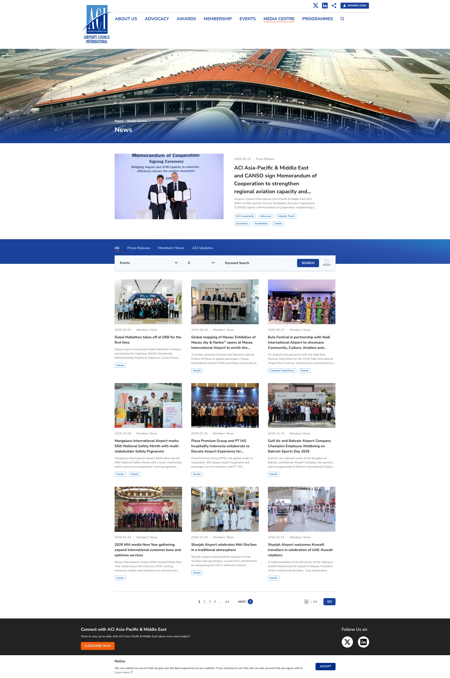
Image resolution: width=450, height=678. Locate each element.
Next (242, 602)
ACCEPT (325, 666)
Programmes (317, 19)
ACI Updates (123, 42)
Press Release (124, 27)
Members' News (125, 35)
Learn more (122, 672)
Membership (218, 19)
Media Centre (279, 19)
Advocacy (157, 19)
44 (227, 601)
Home (119, 121)
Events (248, 19)
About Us (126, 19)
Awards (186, 19)
